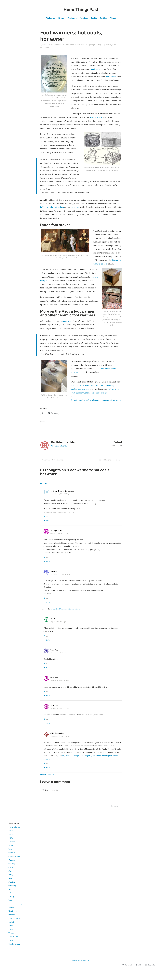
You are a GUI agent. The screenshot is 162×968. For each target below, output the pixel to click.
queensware (67, 321)
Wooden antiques (14, 944)
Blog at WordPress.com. (81, 960)
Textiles (103, 18)
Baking (11, 845)
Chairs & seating (14, 856)
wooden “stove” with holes (82, 385)
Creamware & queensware (51, 460)
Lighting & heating (94, 45)
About (113, 18)
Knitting (11, 896)
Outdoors (11, 914)
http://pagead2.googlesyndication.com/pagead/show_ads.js (96, 400)
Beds (10, 849)
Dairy (10, 871)
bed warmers (111, 76)
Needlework (12, 911)
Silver (10, 925)
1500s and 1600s (57, 45)
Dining (10, 874)
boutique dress (56, 530)
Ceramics (11, 852)
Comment (114, 806)
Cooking (11, 863)
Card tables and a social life (109, 460)
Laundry (11, 900)
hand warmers (96, 69)
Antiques (72, 18)
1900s (77, 45)
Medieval (11, 907)
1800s (72, 45)
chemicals (75, 207)
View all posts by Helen (59, 446)
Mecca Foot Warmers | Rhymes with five (66, 609)
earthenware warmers (80, 389)
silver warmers (96, 117)
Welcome (50, 18)
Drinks (10, 878)
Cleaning (11, 860)
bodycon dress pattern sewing (62, 490)
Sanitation (11, 922)
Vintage (11, 940)
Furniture (83, 18)
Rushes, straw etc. (14, 918)
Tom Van (54, 649)
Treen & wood (13, 936)
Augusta (53, 571)
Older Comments (47, 483)
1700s (67, 45)
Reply (48, 520)
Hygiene (11, 889)
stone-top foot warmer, (104, 385)
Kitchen (61, 18)
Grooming (12, 885)
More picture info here (98, 392)
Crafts (94, 18)
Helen (44, 45)
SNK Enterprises (57, 733)
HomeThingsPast (81, 9)
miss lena (54, 677)
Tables (10, 929)
